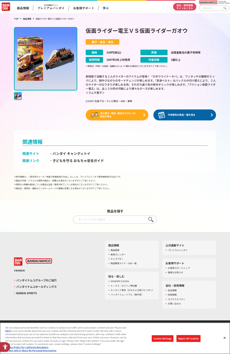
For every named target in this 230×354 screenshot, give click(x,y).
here (8, 330)
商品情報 (27, 18)
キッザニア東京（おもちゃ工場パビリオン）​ (132, 290)
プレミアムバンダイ (178, 250)
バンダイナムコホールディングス (36, 286)
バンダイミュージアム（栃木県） (127, 294)
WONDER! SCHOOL (120, 281)
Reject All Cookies (188, 338)
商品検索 (115, 250)
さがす (227, 8)
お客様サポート (83, 7)
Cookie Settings (162, 338)
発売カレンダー (118, 254)
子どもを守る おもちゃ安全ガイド (78, 160)
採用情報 (172, 294)
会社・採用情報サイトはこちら (184, 7)
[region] (115, 338)
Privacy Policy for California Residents (26, 347)
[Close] (224, 338)
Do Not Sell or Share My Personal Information (30, 350)
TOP (16, 18)
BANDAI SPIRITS (26, 293)
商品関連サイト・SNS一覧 (124, 263)
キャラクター (117, 258)
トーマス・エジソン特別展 (124, 285)
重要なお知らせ (175, 272)
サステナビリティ (176, 299)
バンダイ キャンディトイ (71, 153)
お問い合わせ (174, 303)
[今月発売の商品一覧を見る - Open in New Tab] (184, 115)
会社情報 (172, 290)
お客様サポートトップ (179, 268)
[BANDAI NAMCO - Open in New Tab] (39, 261)
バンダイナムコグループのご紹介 (36, 280)
